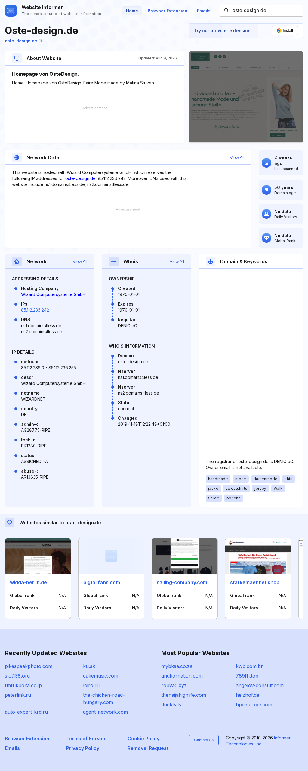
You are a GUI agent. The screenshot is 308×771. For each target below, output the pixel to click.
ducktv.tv (171, 705)
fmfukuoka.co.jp (23, 685)
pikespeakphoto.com (28, 666)
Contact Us (204, 740)
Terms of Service (86, 739)
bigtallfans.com (101, 582)
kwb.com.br (249, 666)
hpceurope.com (254, 705)
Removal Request (148, 748)
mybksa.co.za (176, 666)
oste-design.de (21, 40)
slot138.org (17, 676)
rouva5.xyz (174, 685)
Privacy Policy (82, 748)
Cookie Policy (143, 739)
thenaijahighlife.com (183, 695)
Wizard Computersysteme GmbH (53, 294)
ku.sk (89, 666)
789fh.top (247, 676)
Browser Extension (167, 10)
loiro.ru (91, 685)
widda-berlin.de (28, 582)
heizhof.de (247, 695)
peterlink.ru (18, 695)
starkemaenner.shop (254, 582)
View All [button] (237, 157)
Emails (204, 10)
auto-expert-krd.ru (26, 712)
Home (132, 10)
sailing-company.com (182, 582)
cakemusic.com (100, 676)
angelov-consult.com (260, 685)
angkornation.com (182, 676)
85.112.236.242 (35, 309)
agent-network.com (105, 712)
